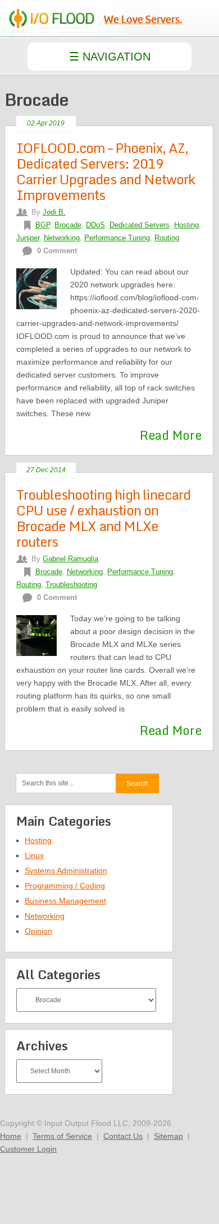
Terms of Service (62, 1136)
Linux (34, 855)
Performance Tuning (117, 238)
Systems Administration (66, 870)
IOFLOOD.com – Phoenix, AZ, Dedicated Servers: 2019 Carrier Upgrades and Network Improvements (105, 171)
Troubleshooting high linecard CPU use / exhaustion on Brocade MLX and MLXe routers (103, 517)
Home (10, 1136)
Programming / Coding (65, 885)
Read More (171, 435)
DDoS (95, 225)
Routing (166, 238)
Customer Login (28, 1148)
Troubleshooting (71, 584)
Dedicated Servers (140, 225)
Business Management (65, 900)
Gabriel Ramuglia (70, 559)
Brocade (67, 225)
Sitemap (168, 1136)
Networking (62, 238)
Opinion (38, 931)
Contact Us (123, 1136)
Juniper (27, 238)
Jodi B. (54, 212)
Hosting (186, 225)
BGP (42, 225)
